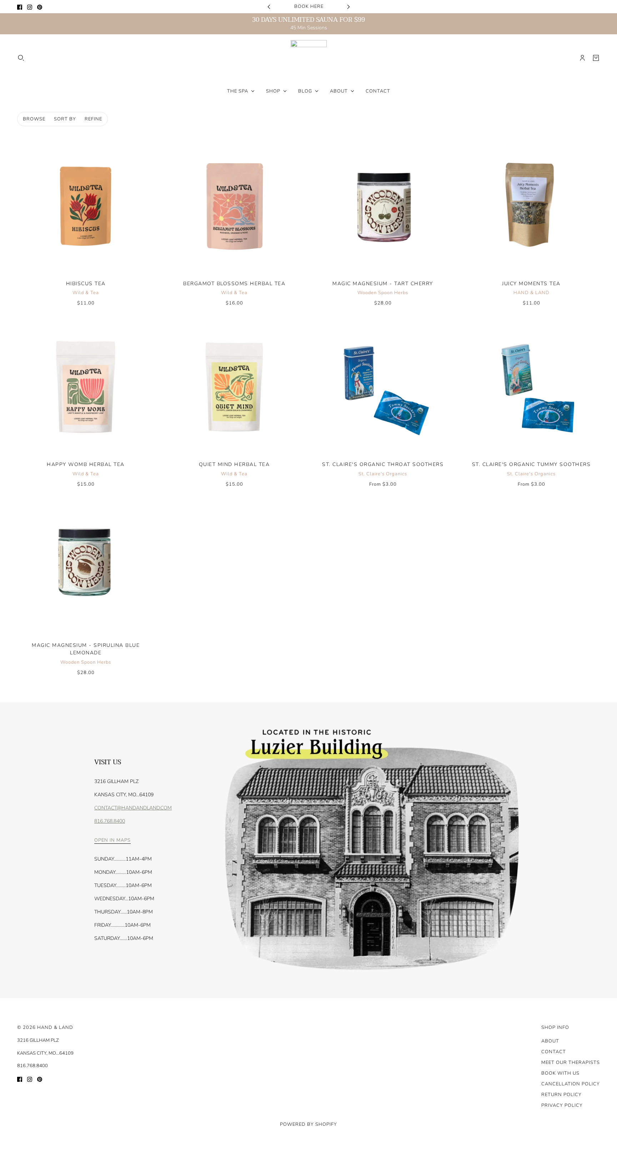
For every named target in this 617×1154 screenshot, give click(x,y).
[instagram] (29, 6)
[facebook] (19, 6)
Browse (34, 119)
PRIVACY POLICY (562, 1105)
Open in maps (112, 840)
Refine (93, 119)
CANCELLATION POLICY (570, 1084)
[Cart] (596, 58)
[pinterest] (39, 6)
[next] (348, 6)
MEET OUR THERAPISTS (570, 1062)
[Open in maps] (370, 850)
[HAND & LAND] (309, 58)
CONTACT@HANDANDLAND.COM (133, 807)
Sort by (65, 119)
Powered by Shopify (308, 1124)
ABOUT (550, 1041)
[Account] (582, 58)
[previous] (269, 6)
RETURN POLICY (561, 1094)
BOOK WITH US (560, 1073)
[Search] (21, 58)
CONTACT (553, 1052)
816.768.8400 (109, 821)
